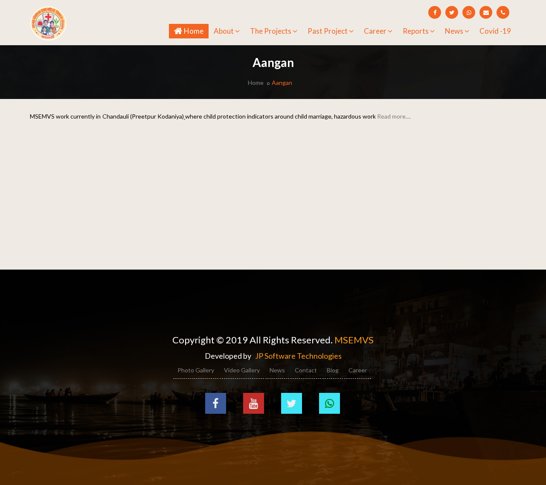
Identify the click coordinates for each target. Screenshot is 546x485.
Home (195, 30)
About (224, 30)
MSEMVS (354, 340)
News (454, 30)
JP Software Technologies (298, 355)
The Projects (270, 30)
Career (375, 30)
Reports (416, 30)
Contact (306, 370)
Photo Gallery (195, 370)
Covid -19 (495, 30)
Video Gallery (242, 370)
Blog (333, 370)
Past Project (328, 30)
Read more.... (394, 116)
